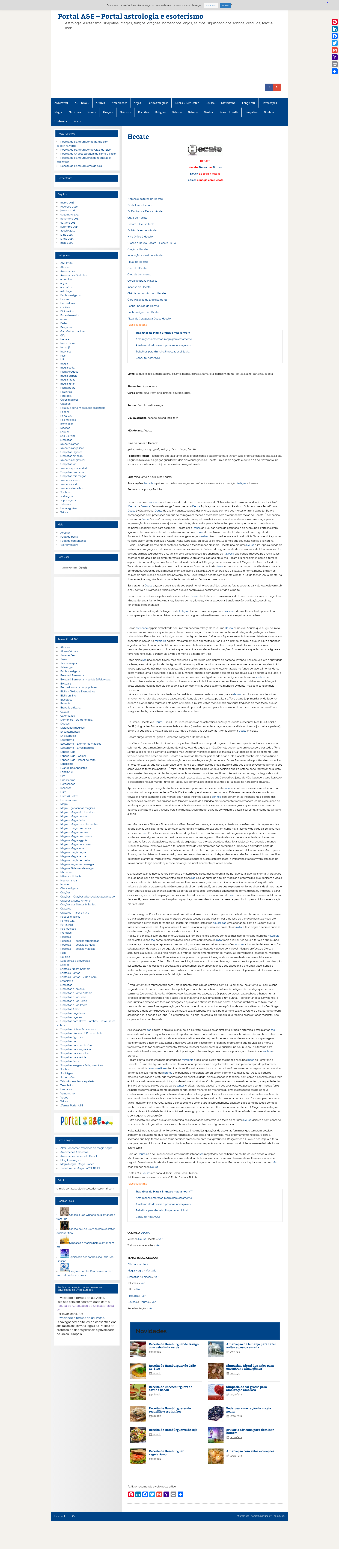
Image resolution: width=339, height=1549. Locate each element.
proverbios (66, 423)
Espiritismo (66, 763)
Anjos (137, 103)
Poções (64, 411)
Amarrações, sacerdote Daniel (78, 1156)
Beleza (64, 299)
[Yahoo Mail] (334, 57)
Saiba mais (211, 5)
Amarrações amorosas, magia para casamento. (164, 339)
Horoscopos (269, 103)
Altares (100, 103)
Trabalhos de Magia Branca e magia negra (163, 332)
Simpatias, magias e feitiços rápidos (81, 1065)
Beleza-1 (65, 683)
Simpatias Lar (68, 1041)
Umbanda (60, 121)
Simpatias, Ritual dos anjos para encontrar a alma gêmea (250, 1367)
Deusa (203, 167)
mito (227, 788)
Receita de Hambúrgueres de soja (173, 1430)
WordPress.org (69, 544)
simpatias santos (70, 480)
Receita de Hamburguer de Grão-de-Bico (173, 1367)
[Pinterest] (334, 21)
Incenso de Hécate (139, 287)
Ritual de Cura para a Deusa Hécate (149, 318)
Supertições (67, 1077)
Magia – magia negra (73, 852)
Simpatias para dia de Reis (76, 1045)
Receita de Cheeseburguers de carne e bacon (170, 1388)
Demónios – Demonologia (76, 719)
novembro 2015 (69, 218)
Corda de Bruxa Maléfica (142, 280)
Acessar (65, 532)
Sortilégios (66, 1073)
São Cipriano (68, 435)
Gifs (62, 335)
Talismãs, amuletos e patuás (77, 1081)
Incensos (65, 351)
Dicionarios (67, 311)
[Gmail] (334, 50)
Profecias (66, 932)
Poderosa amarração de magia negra (248, 1409)
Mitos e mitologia (70, 876)
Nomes (91, 112)
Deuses (210, 103)
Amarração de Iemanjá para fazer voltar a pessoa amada (251, 1345)
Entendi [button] (225, 5)
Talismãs (65, 504)
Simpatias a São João (73, 997)
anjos (63, 283)
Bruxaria (145, 506)
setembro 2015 (69, 226)
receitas (65, 428)
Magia (58, 112)
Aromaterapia (68, 663)
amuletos (66, 279)
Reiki (63, 952)
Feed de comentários (73, 540)
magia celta (67, 367)
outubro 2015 (68, 222)
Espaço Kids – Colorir (73, 755)
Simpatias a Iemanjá (72, 989)
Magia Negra (135, 1270)
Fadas (63, 323)
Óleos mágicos (69, 888)
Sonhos (269, 112)
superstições (68, 500)
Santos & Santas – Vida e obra (78, 977)
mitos (204, 536)
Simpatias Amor (69, 1009)
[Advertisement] (175, 57)
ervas (63, 319)
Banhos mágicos (158, 103)
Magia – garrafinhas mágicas (77, 808)
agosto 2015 (67, 230)
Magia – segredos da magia (77, 864)
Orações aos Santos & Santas (78, 904)
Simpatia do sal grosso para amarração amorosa (246, 1388)
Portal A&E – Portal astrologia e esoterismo (130, 15)
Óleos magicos (69, 399)
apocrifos (66, 287)
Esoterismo (228, 103)
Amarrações (119, 103)
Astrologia (66, 667)
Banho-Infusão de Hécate (143, 306)
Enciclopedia (68, 735)
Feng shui (66, 327)
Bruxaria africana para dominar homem (250, 1431)
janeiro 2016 (67, 210)
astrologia (66, 291)
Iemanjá (65, 347)
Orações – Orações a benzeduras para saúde (87, 896)
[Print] (334, 64)
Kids (63, 355)
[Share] (334, 71)
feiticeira (162, 1068)
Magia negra (67, 387)
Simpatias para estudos (74, 1053)
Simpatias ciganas (71, 1017)
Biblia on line (68, 695)
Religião (160, 112)
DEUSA (145, 1232)
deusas (217, 922)
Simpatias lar (68, 464)
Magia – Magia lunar (72, 848)
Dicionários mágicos (72, 727)
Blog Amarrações (70, 1160)
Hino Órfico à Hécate (140, 236)
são (144, 660)
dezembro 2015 (69, 214)
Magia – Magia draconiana (76, 836)
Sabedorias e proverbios (75, 960)
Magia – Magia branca (73, 816)
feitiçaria (184, 611)
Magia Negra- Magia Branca (77, 1164)
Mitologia (133, 1295)
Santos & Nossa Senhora (75, 968)
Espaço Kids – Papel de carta (78, 760)
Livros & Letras (69, 796)
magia (64, 363)
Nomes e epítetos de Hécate (145, 198)
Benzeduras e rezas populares (78, 687)
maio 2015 (66, 242)
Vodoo (64, 1097)
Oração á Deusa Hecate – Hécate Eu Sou (152, 243)
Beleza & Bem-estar (187, 103)
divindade (154, 502)
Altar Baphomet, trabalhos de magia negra (86, 1148)
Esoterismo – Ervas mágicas (77, 747)
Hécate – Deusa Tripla (140, 224)
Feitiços (191, 180)
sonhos (260, 677)
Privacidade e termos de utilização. (80, 1318)
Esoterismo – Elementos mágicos (80, 743)
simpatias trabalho (71, 488)
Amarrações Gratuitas (73, 275)
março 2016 (67, 202)
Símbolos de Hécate (139, 205)
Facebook (60, 1516)
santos (181, 1085)
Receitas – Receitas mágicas (77, 948)
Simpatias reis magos (73, 476)
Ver (160, 1239)
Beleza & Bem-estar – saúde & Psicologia (85, 679)
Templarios (67, 1085)
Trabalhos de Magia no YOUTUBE (80, 1168)
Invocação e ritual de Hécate (144, 255)
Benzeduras (67, 303)
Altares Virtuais (69, 651)
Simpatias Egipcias (71, 1037)
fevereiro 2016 (69, 206)
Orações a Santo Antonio (75, 900)
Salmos (193, 112)
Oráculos (125, 112)
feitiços (241, 483)
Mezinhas (75, 112)
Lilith (63, 359)
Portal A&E (66, 416)
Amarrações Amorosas (74, 1152)
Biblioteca (66, 699)
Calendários (67, 715)
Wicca (78, 121)
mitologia (160, 641)
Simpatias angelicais (72, 1013)
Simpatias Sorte (69, 1061)
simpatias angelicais (72, 448)
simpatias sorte (69, 484)
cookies (65, 307)
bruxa (151, 1068)
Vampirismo (67, 1093)
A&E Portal (61, 103)
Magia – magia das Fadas (75, 828)
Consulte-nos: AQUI (148, 358)
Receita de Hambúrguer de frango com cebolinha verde (174, 1345)
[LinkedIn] (334, 28)
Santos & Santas (70, 973)
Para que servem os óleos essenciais (82, 407)
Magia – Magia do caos (74, 832)
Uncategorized (69, 508)
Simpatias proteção (72, 472)
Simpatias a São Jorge (73, 1001)
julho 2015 (66, 234)
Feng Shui (248, 103)
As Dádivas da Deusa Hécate (144, 211)
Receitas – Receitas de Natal (77, 944)
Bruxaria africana (70, 707)
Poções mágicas (70, 916)
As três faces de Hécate (141, 230)
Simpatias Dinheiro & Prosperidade (81, 1033)
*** (191, 332)
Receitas (143, 112)
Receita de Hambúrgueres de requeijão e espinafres (170, 1409)
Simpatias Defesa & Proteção (78, 1029)
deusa (219, 566)
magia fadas (67, 379)
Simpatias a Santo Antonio (76, 993)
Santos (208, 112)
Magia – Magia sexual (73, 856)
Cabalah (65, 711)
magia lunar (67, 383)
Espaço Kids (67, 751)
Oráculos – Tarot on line (74, 912)
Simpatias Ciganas (71, 452)
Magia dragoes (69, 371)
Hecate (64, 339)
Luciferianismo (69, 800)
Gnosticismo (67, 780)
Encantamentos (70, 315)
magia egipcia (68, 375)
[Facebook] (334, 35)
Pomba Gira (67, 920)
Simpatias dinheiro (71, 456)
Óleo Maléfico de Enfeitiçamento (147, 299)
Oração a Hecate (137, 249)
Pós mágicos (68, 419)
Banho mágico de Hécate (143, 312)
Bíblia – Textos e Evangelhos (77, 691)
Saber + (177, 112)
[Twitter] (334, 43)
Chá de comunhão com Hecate (146, 293)
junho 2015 (66, 238)
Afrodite (65, 267)
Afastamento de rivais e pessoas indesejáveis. (163, 345)
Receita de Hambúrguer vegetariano (166, 1452)
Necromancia (68, 880)
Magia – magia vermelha (75, 860)
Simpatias (251, 112)
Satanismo (66, 980)
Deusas (142, 1154)
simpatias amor (69, 444)
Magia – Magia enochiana (75, 844)
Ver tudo (144, 1264)
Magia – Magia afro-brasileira (77, 812)
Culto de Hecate (137, 217)
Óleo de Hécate (137, 268)
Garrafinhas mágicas (72, 331)
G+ (73, 1516)
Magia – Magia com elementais (79, 824)
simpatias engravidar (72, 460)
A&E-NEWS (82, 103)
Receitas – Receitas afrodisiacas (79, 940)
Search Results (228, 112)
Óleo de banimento (139, 274)
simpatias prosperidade (74, 468)
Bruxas (217, 167)
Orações (108, 112)
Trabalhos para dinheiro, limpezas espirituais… (163, 351)
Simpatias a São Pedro (73, 1005)
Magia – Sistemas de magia (77, 868)
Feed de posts (69, 536)
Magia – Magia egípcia (73, 840)
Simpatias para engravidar (76, 1049)
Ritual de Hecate (137, 261)
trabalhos (150, 483)
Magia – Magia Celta (72, 820)
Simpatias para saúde (73, 1057)
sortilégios (66, 496)
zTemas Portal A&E (71, 1105)
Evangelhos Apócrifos (73, 767)
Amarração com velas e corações (250, 1451)
